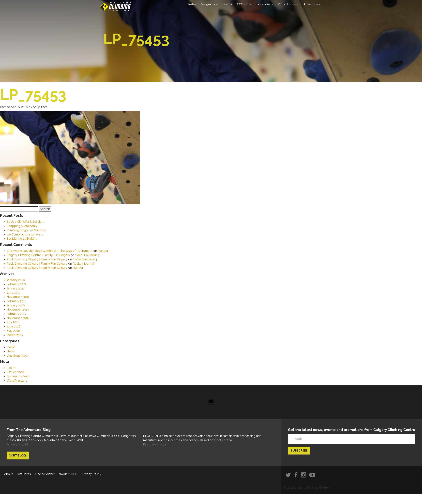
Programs (208, 4)
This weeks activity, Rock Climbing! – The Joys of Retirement (49, 250)
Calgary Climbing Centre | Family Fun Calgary (38, 255)
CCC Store (244, 4)
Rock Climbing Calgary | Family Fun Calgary (37, 259)
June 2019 (13, 292)
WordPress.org (17, 380)
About (8, 474)
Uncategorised (17, 355)
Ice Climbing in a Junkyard (25, 234)
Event (11, 347)
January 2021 (15, 288)
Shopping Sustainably (22, 226)
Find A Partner (45, 474)
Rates (192, 4)
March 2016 (15, 335)
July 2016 (13, 322)
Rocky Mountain (84, 263)
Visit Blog (17, 455)
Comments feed (18, 376)
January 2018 (16, 305)
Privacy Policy (91, 474)
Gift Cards (24, 474)
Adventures (311, 4)
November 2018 (18, 297)
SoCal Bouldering (87, 255)
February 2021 (16, 284)
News (11, 351)
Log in (11, 367)
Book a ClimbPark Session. (25, 221)
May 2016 (13, 330)
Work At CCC (68, 474)
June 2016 (13, 326)
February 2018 (17, 301)
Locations (263, 4)
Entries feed (15, 372)
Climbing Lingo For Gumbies (26, 230)
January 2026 (16, 280)
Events (227, 4)
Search (45, 209)
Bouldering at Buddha (22, 238)
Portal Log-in (287, 4)
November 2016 (18, 318)
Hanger (103, 250)
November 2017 (18, 309)
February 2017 (16, 313)
